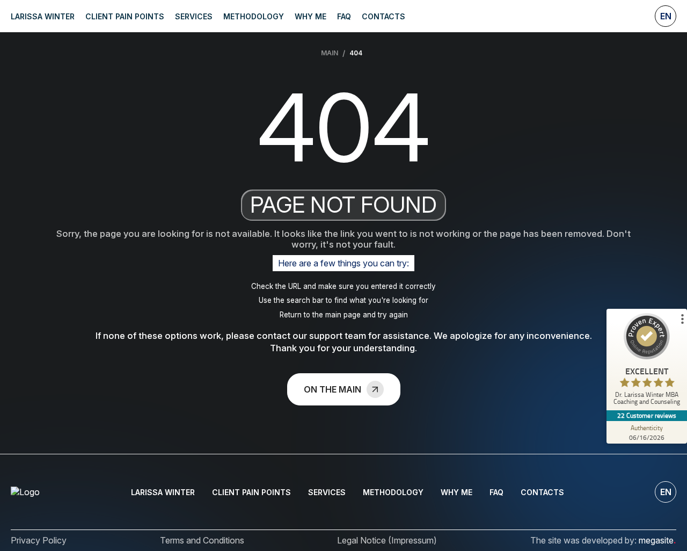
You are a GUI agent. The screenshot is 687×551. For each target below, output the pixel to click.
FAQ (344, 16)
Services (194, 16)
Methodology (253, 16)
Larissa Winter (43, 16)
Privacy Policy (39, 540)
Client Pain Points (124, 16)
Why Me (310, 16)
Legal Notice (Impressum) (387, 540)
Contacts (383, 16)
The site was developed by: (603, 540)
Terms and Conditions (202, 540)
